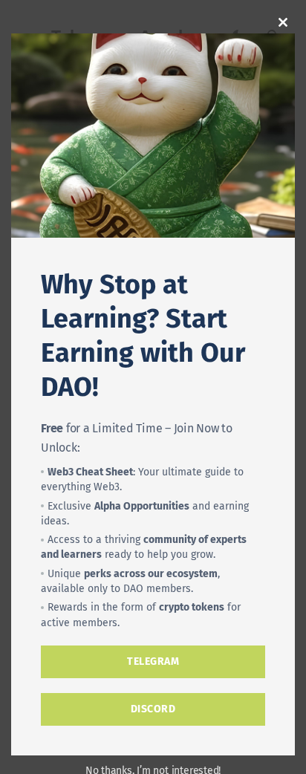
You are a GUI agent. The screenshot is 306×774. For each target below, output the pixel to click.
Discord (153, 709)
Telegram (153, 661)
